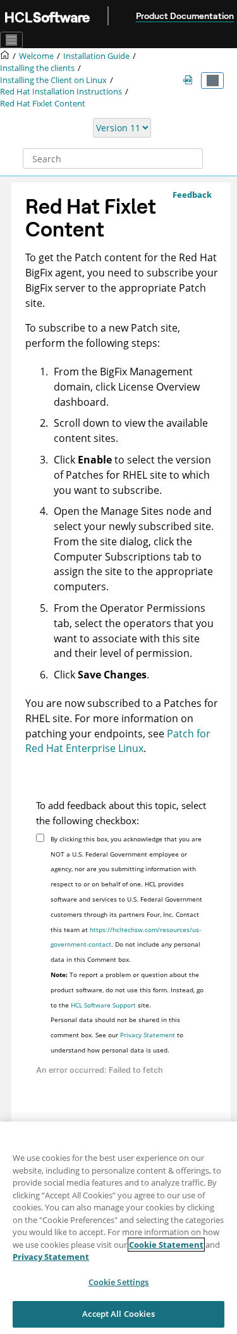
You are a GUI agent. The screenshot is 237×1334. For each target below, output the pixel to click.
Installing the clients (37, 68)
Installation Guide (96, 56)
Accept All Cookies (118, 1313)
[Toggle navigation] (11, 40)
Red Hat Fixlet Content (42, 103)
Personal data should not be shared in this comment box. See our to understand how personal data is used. (117, 1034)
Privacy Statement (147, 1034)
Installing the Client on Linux (53, 80)
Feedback (192, 194)
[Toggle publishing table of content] (212, 80)
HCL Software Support (103, 1004)
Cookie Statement (166, 1244)
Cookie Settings (118, 1282)
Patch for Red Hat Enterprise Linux (117, 741)
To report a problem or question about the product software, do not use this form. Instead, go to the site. (127, 989)
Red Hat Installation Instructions (61, 91)
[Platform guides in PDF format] (190, 80)
